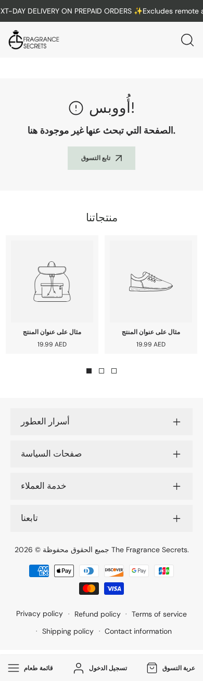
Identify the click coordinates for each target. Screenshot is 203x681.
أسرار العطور (45, 422)
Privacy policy (39, 613)
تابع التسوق (95, 158)
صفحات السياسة (51, 454)
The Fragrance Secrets (149, 549)
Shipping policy (68, 631)
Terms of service (159, 614)
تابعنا (29, 518)
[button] (169, 668)
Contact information (138, 631)
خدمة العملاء (44, 486)
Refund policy (97, 614)
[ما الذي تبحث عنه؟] (187, 40)
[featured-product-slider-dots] (89, 371)
